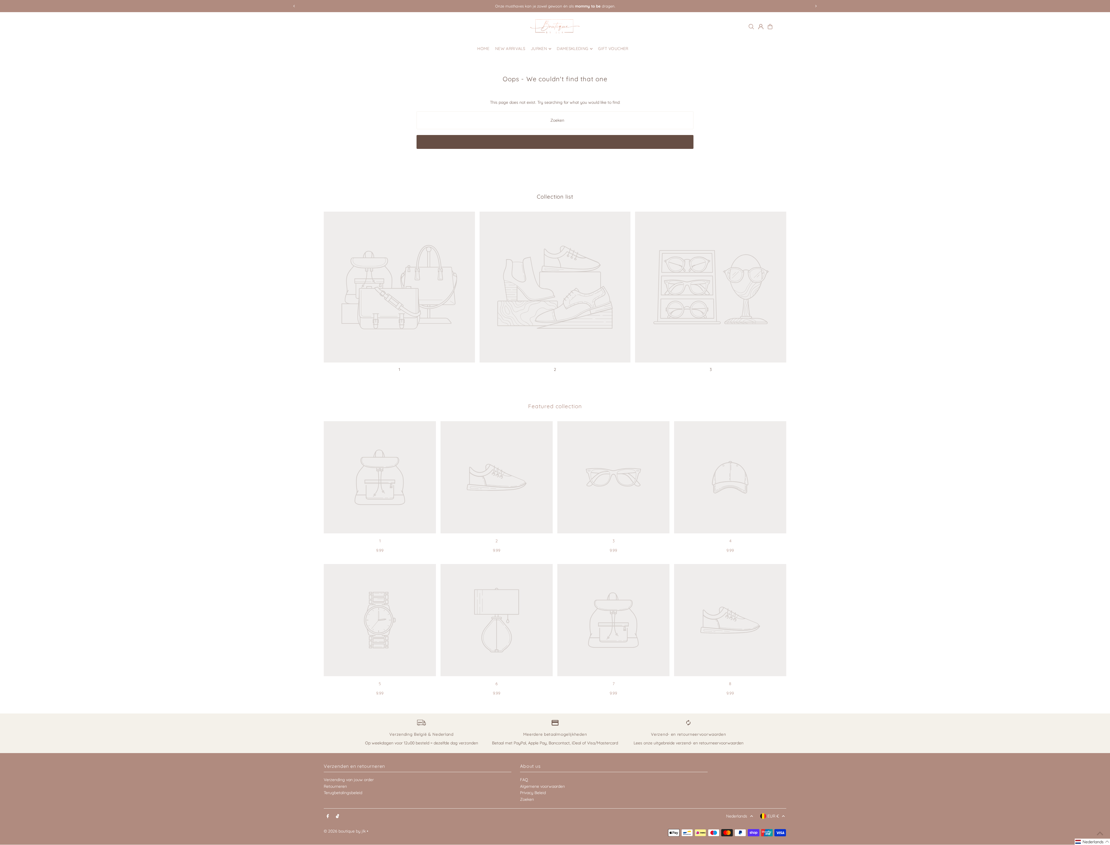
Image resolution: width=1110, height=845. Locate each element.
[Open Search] (751, 26)
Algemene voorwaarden (542, 786)
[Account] (760, 26)
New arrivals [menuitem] (510, 48)
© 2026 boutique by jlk (345, 831)
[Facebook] (328, 816)
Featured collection (555, 406)
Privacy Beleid (533, 792)
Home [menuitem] (483, 48)
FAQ (524, 779)
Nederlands (736, 816)
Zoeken (527, 799)
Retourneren (335, 786)
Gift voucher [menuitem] (613, 48)
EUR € (773, 816)
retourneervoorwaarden (721, 743)
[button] (1092, 842)
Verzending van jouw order (349, 779)
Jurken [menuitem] (539, 48)
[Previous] (294, 6)
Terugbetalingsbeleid (343, 792)
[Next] (816, 6)
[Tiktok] (337, 816)
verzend (683, 743)
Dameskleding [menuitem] (572, 48)
